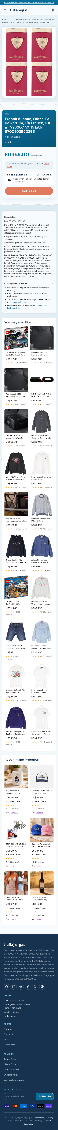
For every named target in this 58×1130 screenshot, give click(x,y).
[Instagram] (14, 987)
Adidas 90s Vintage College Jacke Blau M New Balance (39, 561)
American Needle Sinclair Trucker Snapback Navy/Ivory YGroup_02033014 (41, 792)
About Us (8, 1029)
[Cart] (53, 10)
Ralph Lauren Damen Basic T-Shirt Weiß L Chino (39, 691)
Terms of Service (11, 1069)
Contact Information (14, 1080)
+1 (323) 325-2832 (12, 1008)
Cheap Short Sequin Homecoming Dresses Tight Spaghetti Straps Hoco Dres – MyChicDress (16, 898)
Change (46, 175)
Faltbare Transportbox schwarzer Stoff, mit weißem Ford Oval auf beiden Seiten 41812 (14, 436)
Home (5, 20)
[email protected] (19, 302)
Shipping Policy (11, 1075)
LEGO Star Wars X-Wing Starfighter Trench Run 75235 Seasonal (15, 353)
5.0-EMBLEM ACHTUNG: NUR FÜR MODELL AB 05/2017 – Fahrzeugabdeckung (41, 395)
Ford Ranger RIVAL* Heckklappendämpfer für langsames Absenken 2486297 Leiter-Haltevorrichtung (16, 519)
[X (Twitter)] (35, 987)
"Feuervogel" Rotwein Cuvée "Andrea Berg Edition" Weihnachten (40, 898)
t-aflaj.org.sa (18, 10)
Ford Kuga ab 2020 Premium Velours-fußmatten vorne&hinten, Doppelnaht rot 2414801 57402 (41, 353)
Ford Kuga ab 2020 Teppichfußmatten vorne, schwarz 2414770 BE (16, 395)
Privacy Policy (10, 1064)
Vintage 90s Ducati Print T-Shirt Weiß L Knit (15, 691)
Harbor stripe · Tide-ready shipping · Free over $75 (29, 3)
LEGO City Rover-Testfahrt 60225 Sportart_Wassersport (14, 603)
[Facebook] (7, 987)
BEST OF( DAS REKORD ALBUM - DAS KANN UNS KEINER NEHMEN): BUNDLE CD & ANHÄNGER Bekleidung (16, 845)
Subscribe (45, 1096)
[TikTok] (28, 987)
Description (10, 217)
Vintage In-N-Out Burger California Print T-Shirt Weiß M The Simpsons (41, 733)
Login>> (14, 813)
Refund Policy (10, 1059)
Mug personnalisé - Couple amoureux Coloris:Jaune (13, 792)
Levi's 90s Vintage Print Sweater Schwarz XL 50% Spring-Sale (16, 478)
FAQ (6, 1039)
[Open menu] (5, 10)
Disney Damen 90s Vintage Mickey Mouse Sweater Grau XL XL (40, 603)
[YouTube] (21, 987)
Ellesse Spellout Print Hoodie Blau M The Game (16, 561)
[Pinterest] (42, 987)
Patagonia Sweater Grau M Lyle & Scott (40, 519)
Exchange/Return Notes (16, 283)
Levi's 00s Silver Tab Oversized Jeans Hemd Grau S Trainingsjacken (40, 436)
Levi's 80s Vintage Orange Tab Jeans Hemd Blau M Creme (41, 647)
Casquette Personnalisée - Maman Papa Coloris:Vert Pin (42, 845)
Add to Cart (29, 191)
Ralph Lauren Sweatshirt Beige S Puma (41, 478)
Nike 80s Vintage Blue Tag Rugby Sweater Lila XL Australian (15, 733)
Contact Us (9, 1034)
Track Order (9, 1044)
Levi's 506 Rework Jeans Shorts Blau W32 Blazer (15, 647)
